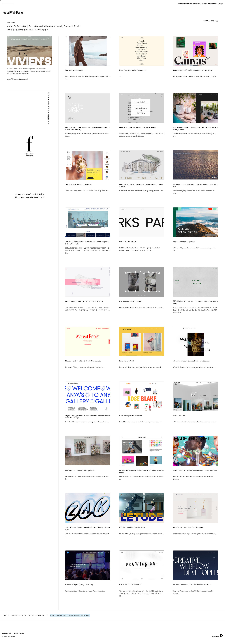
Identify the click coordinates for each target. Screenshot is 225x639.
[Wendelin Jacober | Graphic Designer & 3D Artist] (195, 355)
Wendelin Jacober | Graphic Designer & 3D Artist (191, 361)
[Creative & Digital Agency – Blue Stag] (87, 579)
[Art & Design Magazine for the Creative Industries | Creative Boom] (141, 465)
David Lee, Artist (179, 416)
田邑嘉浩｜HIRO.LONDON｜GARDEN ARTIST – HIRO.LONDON (195, 302)
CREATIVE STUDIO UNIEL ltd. (130, 585)
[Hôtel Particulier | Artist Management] (141, 65)
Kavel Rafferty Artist (126, 361)
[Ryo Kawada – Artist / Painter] (141, 296)
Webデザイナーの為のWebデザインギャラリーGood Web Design (200, 3)
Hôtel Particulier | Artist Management (132, 70)
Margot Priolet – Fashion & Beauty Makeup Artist (83, 361)
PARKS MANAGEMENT (128, 242)
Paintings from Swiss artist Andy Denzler (80, 470)
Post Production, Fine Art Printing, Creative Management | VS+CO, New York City (87, 128)
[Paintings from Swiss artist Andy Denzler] (87, 464)
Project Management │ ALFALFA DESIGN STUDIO (84, 301)
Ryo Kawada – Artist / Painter (130, 301)
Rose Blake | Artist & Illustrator (130, 416)
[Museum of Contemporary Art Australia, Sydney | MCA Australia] (195, 179)
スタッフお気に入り (210, 21)
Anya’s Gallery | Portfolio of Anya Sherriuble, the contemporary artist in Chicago (87, 417)
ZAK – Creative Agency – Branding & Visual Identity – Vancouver (87, 529)
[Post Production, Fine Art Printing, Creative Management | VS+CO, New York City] (87, 122)
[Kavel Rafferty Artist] (141, 355)
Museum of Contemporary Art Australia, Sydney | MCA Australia (195, 186)
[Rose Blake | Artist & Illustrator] (141, 410)
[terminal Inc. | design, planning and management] (141, 122)
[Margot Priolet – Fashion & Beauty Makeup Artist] (87, 355)
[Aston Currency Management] (195, 236)
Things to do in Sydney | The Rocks (78, 184)
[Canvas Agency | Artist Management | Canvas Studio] (195, 65)
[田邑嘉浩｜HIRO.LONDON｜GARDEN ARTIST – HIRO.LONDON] (195, 296)
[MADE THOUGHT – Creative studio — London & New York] (195, 465)
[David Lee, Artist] (195, 410)
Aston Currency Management (184, 242)
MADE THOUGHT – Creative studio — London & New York (195, 470)
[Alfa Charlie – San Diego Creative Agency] (195, 522)
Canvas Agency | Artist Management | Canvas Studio (192, 70)
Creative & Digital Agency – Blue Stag (79, 585)
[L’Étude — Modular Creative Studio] (141, 522)
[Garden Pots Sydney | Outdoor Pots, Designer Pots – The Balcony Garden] (195, 122)
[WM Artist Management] (87, 65)
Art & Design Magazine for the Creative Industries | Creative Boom (141, 471)
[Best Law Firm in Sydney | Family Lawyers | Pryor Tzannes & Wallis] (141, 179)
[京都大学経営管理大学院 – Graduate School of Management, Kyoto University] (87, 236)
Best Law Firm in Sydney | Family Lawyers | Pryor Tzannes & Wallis (141, 186)
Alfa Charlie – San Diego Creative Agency (188, 527)
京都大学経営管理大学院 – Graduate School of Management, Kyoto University (87, 243)
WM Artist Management (74, 70)
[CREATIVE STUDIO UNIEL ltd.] (141, 579)
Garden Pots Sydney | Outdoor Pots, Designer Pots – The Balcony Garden (195, 128)
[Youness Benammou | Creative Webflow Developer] (195, 579)
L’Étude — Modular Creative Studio (132, 527)
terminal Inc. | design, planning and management (137, 127)
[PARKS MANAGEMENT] (141, 236)
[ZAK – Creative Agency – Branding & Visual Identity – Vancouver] (87, 522)
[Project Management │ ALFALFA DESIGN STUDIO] (87, 296)
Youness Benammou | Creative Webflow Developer (192, 585)
